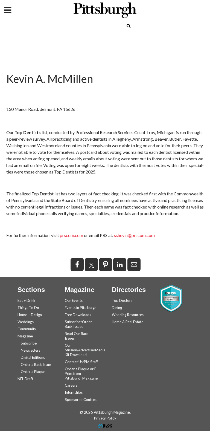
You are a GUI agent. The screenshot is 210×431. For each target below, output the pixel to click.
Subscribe (29, 343)
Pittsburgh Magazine (105, 10)
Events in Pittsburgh (81, 307)
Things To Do (28, 307)
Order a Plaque (33, 371)
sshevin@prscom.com (134, 235)
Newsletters (30, 350)
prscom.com (71, 235)
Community (27, 329)
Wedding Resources (128, 315)
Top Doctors (122, 300)
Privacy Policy (105, 418)
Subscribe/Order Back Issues (78, 324)
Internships (74, 392)
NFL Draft (25, 379)
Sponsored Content (81, 399)
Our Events (74, 300)
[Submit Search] (129, 25)
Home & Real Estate (127, 322)
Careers (71, 385)
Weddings (26, 322)
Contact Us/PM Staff (81, 362)
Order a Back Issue (36, 364)
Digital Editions (33, 357)
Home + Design (30, 315)
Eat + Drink (26, 300)
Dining (117, 307)
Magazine (25, 336)
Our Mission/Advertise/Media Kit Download (85, 350)
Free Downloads (78, 315)
